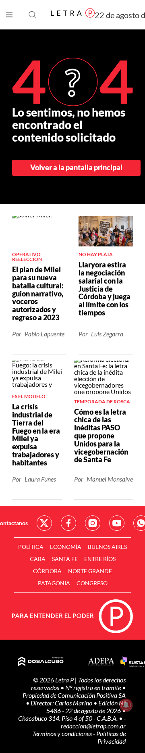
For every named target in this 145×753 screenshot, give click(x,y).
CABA (38, 558)
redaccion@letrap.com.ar (93, 726)
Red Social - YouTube (117, 523)
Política (31, 546)
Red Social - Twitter (44, 523)
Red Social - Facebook (68, 523)
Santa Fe (65, 558)
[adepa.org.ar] (101, 662)
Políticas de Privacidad (111, 737)
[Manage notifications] (126, 705)
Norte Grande (90, 570)
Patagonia (54, 583)
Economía (65, 546)
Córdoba (47, 570)
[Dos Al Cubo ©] (41, 662)
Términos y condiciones (62, 733)
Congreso (92, 583)
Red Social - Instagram (92, 523)
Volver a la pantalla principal (76, 167)
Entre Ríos (100, 558)
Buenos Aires (107, 546)
